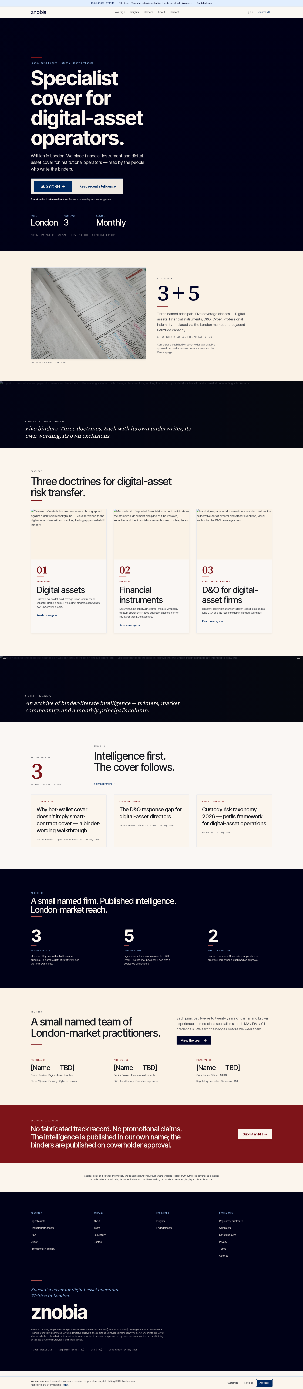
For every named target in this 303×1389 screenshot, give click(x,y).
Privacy (223, 1241)
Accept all (264, 1382)
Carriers (148, 12)
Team (97, 1227)
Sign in (249, 12)
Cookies (223, 1255)
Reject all (248, 1382)
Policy (65, 1384)
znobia (38, 12)
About (161, 12)
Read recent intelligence (97, 186)
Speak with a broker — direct (49, 199)
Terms (222, 1248)
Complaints (225, 1227)
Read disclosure (204, 3)
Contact (174, 12)
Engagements (164, 1227)
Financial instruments (42, 1227)
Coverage (119, 12)
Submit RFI (264, 12)
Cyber (34, 1241)
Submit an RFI (255, 1134)
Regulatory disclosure (231, 1220)
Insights (134, 12)
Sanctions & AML (228, 1234)
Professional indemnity (43, 1248)
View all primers (104, 783)
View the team (194, 1040)
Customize (232, 1382)
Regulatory (100, 1234)
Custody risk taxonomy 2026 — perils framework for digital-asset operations (234, 816)
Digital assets (38, 1220)
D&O (33, 1234)
